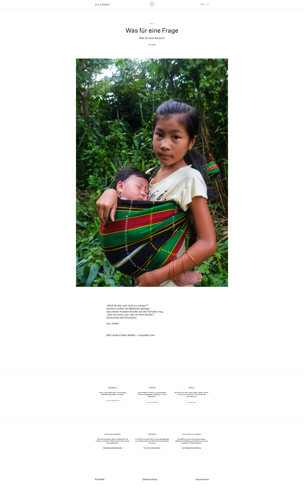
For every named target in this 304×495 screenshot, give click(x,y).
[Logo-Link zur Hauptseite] (102, 4)
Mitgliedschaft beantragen (112, 448)
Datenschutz (150, 479)
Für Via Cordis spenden (152, 448)
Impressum (202, 479)
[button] (204, 4)
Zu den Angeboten (113, 400)
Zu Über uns (191, 402)
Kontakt (99, 479)
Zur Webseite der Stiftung (191, 448)
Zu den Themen (152, 402)
